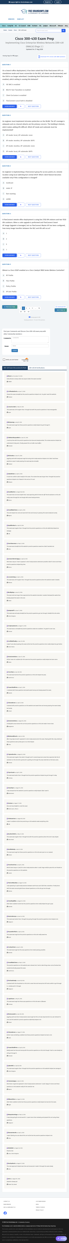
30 (24, 311)
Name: (7, 346)
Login (58, 2)
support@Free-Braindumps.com (21, 2)
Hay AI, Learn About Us (9, 1207)
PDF (61, 307)
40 (28, 311)
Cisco (4, 26)
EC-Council (22, 26)
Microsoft (53, 26)
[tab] (34, 64)
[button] (34, 64)
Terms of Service (40, 1207)
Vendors (11, 19)
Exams (10, 30)
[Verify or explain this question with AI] (21, 106)
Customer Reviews (41, 1201)
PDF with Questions (53, 56)
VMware (60, 26)
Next (60, 310)
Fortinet (35, 26)
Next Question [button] (33, 106)
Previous (10, 307)
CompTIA (10, 26)
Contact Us (7, 1201)
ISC (16, 26)
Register (48, 2)
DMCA (37, 1204)
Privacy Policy (40, 1210)
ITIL (40, 26)
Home (5, 30)
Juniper (45, 26)
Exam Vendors (7, 1204)
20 (21, 311)
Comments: (7, 338)
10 (39, 308)
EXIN (29, 26)
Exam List (20, 19)
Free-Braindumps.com (12, 1222)
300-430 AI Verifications (37, 368)
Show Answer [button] (10, 106)
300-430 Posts (15, 368)
